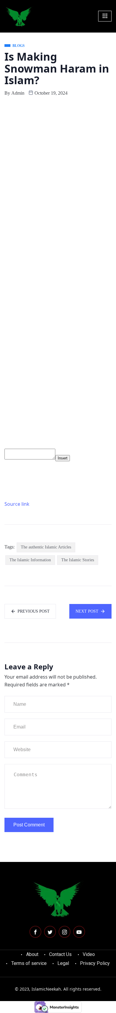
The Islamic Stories (77, 560)
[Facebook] (35, 932)
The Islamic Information (30, 560)
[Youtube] (79, 932)
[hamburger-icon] (105, 16)
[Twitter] (50, 932)
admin (17, 93)
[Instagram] (64, 932)
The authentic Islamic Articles (46, 547)
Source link (16, 504)
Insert (63, 458)
